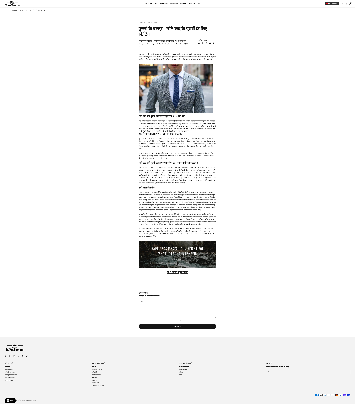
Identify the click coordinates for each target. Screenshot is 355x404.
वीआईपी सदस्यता (9, 380)
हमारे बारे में (7, 367)
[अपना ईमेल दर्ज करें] (348, 372)
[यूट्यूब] (20, 356)
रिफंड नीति (94, 377)
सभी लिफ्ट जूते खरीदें (177, 272)
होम (5, 10)
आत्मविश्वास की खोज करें (185, 363)
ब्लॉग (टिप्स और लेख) (10, 377)
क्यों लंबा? (181, 372)
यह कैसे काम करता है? (184, 367)
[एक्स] (203, 43)
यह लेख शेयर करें (202, 40)
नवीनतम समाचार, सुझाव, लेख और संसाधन (16, 10)
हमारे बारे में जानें (9, 363)
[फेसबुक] (199, 43)
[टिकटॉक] (28, 356)
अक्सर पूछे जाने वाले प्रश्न (11, 375)
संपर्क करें (94, 367)
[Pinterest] (207, 43)
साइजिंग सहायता (183, 369)
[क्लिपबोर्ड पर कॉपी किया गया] (214, 43)
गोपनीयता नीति (95, 383)
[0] (349, 3)
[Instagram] (15, 356)
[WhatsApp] (210, 43)
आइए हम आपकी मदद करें (98, 363)
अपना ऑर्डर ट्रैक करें (97, 369)
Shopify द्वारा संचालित (31, 400)
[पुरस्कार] (10, 400)
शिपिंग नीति (94, 372)
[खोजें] (346, 3)
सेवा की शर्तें (94, 380)
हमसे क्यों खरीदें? (9, 369)
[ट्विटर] (11, 356)
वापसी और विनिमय (96, 375)
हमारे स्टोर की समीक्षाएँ (10, 372)
